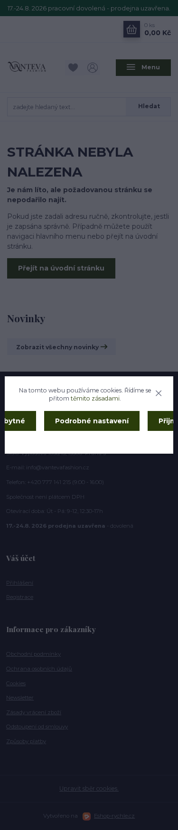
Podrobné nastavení (92, 421)
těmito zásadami (95, 398)
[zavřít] (159, 392)
